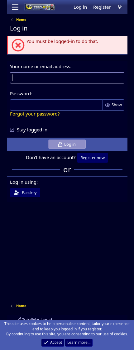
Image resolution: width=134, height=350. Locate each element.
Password (20, 93)
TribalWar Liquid (36, 319)
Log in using (23, 182)
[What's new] (120, 7)
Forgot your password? (35, 114)
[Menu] (15, 7)
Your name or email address (40, 66)
